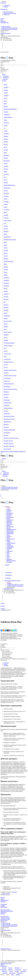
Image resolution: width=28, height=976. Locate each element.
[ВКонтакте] (1, 630)
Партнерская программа (10, 13)
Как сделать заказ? (8, 11)
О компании (7, 5)
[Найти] (2, 73)
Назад (8, 507)
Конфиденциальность (6, 963)
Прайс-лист (6, 14)
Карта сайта (4, 966)
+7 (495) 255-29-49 (5, 26)
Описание (6, 662)
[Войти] (1, 493)
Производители (5, 900)
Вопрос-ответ (4, 920)
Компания (3, 901)
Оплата (5, 664)
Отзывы (6, 6)
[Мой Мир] (6, 630)
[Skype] (14, 630)
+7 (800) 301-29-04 (9, 29)
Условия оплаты (5, 916)
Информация (4, 907)
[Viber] (10, 630)
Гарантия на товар (5, 919)
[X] (8, 630)
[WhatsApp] (12, 630)
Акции (2, 898)
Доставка (6, 665)
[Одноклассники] (3, 630)
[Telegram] (16, 630)
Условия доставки (5, 917)
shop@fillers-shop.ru (5, 33)
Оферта (2, 964)
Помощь (3, 913)
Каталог (3, 897)
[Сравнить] (1, 627)
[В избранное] (1, 625)
